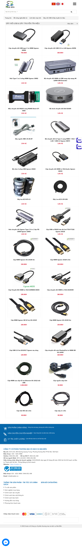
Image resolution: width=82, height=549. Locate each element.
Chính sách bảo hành (11, 498)
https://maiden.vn (15, 464)
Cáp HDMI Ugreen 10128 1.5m (60, 260)
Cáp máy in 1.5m (60, 411)
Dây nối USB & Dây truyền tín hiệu (54, 18)
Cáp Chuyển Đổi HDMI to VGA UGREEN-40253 (23, 290)
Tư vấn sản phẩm (10, 487)
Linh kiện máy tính (35, 18)
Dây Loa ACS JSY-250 (60, 199)
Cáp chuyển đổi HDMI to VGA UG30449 (60, 290)
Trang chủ (8, 18)
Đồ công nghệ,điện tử (20, 18)
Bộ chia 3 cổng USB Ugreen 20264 (24, 169)
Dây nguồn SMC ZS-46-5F (24, 139)
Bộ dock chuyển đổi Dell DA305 (60, 108)
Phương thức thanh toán (12, 503)
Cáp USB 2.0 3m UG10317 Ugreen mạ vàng (24, 350)
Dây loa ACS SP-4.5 (23, 199)
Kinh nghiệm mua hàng (12, 490)
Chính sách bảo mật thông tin (14, 495)
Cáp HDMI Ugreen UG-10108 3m (24, 260)
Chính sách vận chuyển (12, 492)
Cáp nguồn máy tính (60, 380)
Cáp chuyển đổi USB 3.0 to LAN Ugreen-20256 (60, 48)
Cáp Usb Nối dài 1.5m (24, 411)
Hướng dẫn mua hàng (12, 500)
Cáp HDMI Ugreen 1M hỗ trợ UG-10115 (24, 320)
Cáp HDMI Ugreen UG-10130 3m (60, 320)
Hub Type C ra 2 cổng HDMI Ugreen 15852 (24, 78)
